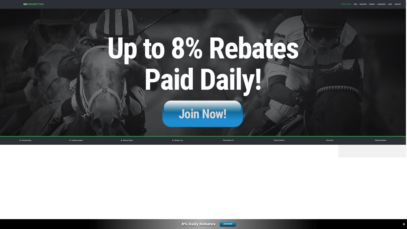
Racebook (363, 4)
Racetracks (329, 140)
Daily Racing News (380, 140)
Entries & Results (279, 140)
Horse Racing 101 (228, 140)
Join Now (397, 4)
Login (390, 4)
